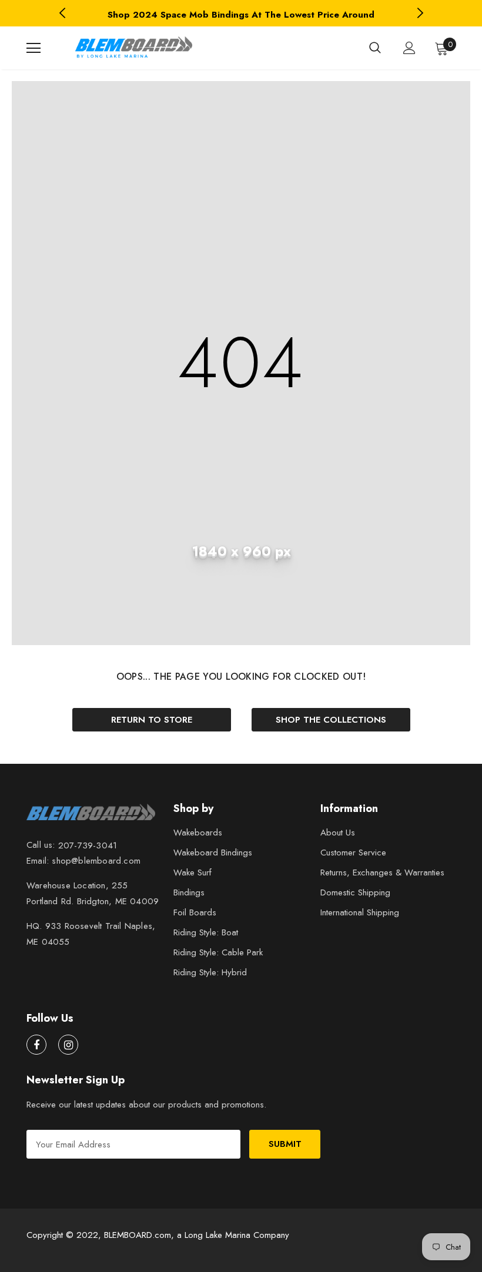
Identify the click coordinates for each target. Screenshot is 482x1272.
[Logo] (132, 47)
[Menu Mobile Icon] (33, 48)
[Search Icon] (375, 48)
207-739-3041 (87, 845)
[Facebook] (36, 1045)
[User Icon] (409, 48)
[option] (241, 15)
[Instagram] (68, 1045)
